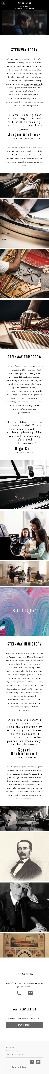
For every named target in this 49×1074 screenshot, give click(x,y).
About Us (10, 1047)
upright (37, 83)
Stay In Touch (24, 1025)
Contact (30, 9)
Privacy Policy (12, 1051)
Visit (19, 9)
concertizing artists (15, 692)
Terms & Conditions (14, 1054)
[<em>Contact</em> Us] (30, 995)
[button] (45, 3)
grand (26, 83)
